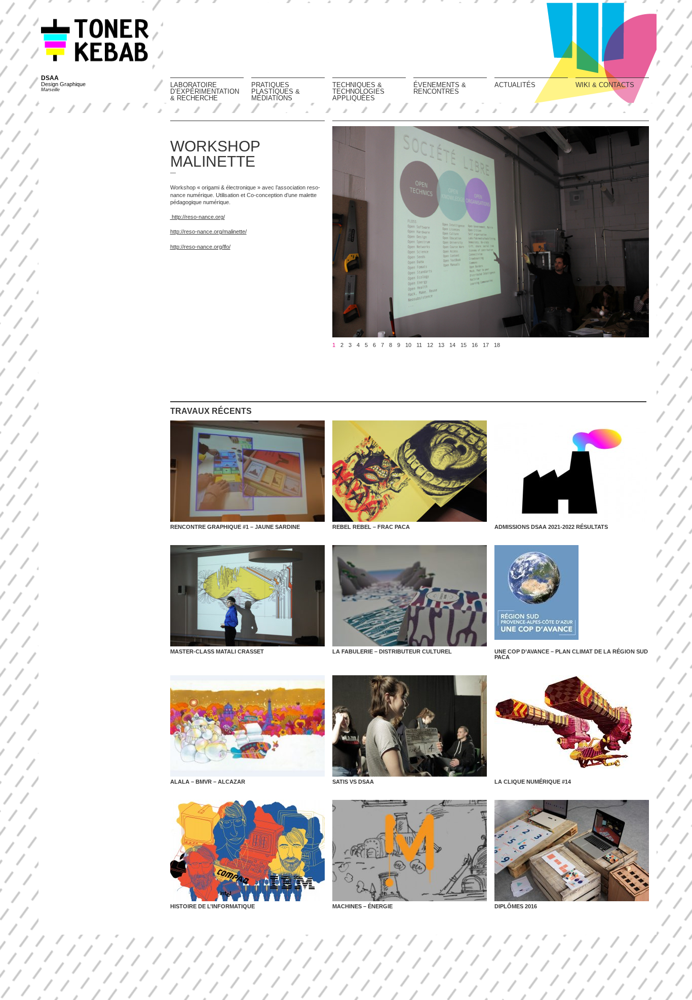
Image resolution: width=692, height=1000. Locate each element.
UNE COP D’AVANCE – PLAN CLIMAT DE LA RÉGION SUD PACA (571, 654)
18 (497, 345)
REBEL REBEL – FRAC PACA (371, 527)
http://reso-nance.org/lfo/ (200, 247)
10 (408, 345)
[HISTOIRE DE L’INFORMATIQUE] (247, 850)
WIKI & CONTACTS (604, 84)
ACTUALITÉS (514, 84)
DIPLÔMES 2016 (515, 906)
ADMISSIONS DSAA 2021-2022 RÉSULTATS (551, 527)
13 (441, 345)
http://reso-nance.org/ (197, 217)
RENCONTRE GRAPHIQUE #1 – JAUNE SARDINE (235, 527)
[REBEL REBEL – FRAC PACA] (409, 471)
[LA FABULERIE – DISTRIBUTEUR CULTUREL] (409, 595)
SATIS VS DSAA (353, 782)
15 (463, 345)
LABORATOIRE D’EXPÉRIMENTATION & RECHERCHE (204, 91)
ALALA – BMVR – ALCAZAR (207, 782)
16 (475, 345)
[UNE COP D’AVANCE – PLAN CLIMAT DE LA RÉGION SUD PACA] (571, 595)
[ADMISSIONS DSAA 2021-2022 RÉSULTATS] (571, 471)
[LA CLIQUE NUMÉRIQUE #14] (571, 726)
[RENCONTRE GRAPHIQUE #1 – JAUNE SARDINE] (247, 471)
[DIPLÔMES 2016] (571, 850)
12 (430, 345)
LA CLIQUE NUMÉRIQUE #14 (532, 782)
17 (486, 345)
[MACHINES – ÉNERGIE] (409, 850)
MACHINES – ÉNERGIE (362, 906)
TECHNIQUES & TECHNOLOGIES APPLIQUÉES (358, 91)
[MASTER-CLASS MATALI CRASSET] (247, 595)
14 (452, 345)
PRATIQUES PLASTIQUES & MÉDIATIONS (275, 91)
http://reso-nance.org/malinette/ (208, 231)
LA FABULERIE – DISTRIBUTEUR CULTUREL (392, 651)
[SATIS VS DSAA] (409, 726)
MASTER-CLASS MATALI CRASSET (217, 651)
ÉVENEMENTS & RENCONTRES (439, 88)
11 (419, 345)
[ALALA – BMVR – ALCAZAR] (247, 726)
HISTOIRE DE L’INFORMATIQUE (212, 906)
